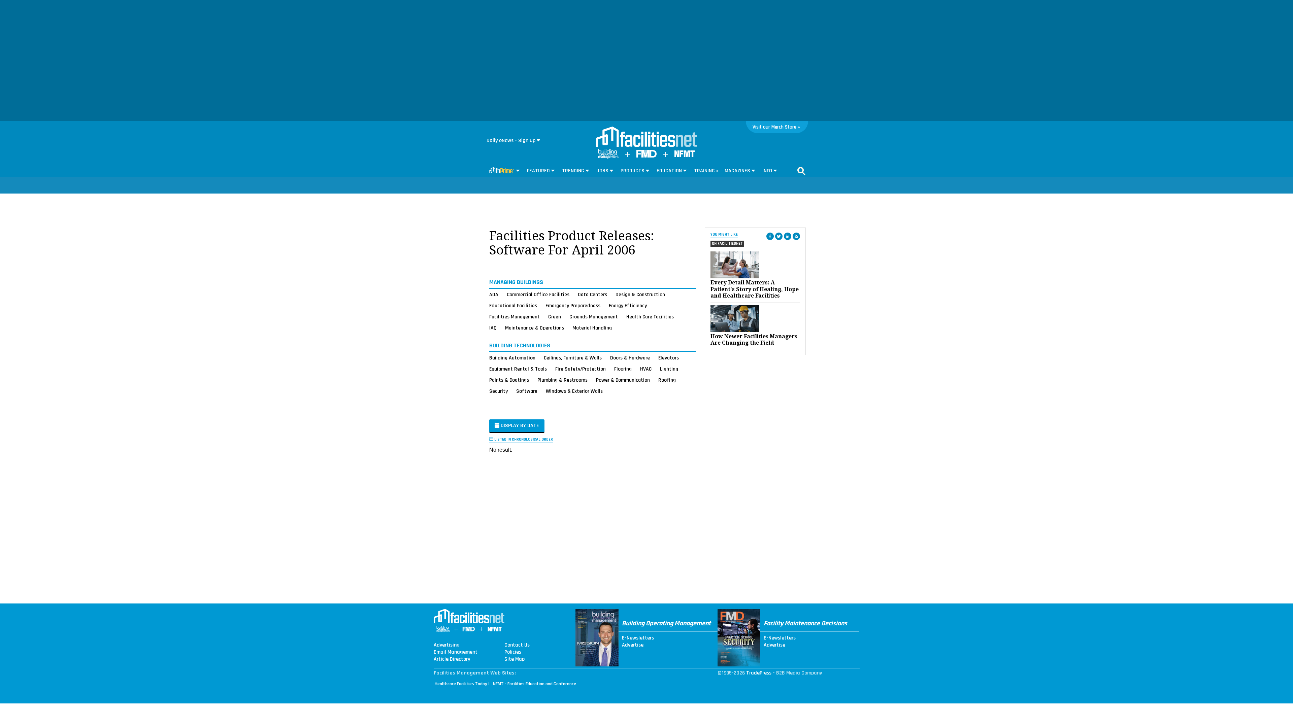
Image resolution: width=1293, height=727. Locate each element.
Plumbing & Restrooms (562, 380)
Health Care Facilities (650, 316)
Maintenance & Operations (534, 327)
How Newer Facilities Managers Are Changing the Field (753, 339)
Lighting (669, 369)
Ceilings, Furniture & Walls (573, 357)
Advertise (632, 645)
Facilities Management (514, 316)
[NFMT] (684, 155)
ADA (493, 294)
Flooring (623, 369)
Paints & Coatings (509, 380)
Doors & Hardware (630, 357)
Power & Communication (623, 380)
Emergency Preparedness (572, 305)
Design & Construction (640, 294)
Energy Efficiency (628, 305)
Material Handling (592, 327)
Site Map (514, 659)
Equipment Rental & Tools (518, 369)
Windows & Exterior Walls (574, 391)
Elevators (668, 357)
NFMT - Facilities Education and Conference (534, 684)
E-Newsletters (638, 638)
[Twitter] (779, 236)
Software (526, 391)
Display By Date (519, 425)
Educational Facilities (513, 305)
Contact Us (517, 645)
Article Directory (452, 659)
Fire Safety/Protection (580, 369)
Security (498, 391)
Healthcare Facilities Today (461, 684)
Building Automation (512, 357)
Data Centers (592, 294)
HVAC (646, 369)
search (801, 171)
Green (554, 316)
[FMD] (646, 156)
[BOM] (608, 157)
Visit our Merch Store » (776, 127)
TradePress (758, 673)
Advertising (447, 645)
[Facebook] (770, 236)
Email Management (455, 652)
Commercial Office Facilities (538, 294)
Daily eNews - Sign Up (511, 140)
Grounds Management (593, 316)
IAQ (493, 327)
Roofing (667, 380)
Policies (512, 652)
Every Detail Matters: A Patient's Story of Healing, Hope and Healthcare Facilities (754, 289)
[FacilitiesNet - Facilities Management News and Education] (646, 137)
